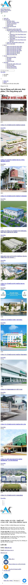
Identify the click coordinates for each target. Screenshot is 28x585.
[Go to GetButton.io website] (24, 583)
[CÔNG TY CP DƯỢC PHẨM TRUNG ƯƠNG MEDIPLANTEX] (14, 155)
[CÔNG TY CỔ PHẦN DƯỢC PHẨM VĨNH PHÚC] (14, 350)
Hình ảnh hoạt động (11, 57)
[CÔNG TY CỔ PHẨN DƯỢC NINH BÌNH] (14, 491)
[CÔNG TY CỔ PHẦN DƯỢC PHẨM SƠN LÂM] (14, 420)
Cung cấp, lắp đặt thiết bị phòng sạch (15, 42)
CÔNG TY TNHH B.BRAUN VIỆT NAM (11, 389)
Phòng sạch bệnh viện (12, 54)
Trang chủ (6, 18)
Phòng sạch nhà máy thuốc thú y (14, 47)
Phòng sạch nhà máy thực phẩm (14, 50)
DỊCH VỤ (6, 27)
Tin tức (5, 55)
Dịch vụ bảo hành (11, 43)
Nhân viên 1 (6, 580)
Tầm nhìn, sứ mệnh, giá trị (13, 22)
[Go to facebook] (24, 580)
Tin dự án (9, 59)
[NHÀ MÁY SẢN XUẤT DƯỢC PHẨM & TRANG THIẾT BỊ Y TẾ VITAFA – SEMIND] (14, 252)
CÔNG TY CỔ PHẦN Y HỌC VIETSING (11, 319)
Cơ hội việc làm (10, 61)
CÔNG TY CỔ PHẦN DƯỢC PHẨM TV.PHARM (14, 196)
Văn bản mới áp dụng (12, 67)
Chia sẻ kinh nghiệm (11, 66)
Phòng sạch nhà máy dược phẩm (14, 46)
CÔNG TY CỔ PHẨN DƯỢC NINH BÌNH (12, 495)
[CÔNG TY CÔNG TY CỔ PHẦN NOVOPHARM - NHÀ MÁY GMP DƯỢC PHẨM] (14, 226)
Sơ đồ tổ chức (10, 25)
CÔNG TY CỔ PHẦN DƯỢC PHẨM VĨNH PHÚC (14, 354)
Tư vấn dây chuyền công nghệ (14, 29)
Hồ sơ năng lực (4, 11)
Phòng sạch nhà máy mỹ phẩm (14, 49)
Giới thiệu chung (10, 21)
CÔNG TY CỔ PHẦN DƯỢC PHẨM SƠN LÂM (13, 424)
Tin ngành (9, 58)
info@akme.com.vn (5, 9)
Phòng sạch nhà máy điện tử (13, 51)
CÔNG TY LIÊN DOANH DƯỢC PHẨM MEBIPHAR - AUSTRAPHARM (11, 459)
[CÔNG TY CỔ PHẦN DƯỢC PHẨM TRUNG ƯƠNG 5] (14, 279)
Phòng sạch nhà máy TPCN (13, 53)
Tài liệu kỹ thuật (10, 65)
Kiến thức (6, 62)
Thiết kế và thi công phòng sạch (14, 30)
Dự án (5, 45)
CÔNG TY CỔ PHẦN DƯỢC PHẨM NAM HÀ (13, 125)
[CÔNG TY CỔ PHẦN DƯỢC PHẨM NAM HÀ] (14, 120)
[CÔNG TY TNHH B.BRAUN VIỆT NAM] (14, 385)
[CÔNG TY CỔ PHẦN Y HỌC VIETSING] (14, 315)
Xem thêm (3, 128)
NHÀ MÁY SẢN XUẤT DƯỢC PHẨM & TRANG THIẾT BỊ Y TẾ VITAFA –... (14, 257)
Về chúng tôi (7, 19)
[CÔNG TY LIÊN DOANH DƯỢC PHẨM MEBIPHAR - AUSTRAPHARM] (14, 455)
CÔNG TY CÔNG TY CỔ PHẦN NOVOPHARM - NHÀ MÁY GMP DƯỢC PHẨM (14, 231)
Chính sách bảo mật (11, 26)
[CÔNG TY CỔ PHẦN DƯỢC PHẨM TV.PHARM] (14, 191)
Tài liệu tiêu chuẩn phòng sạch (14, 63)
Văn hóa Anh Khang (11, 23)
